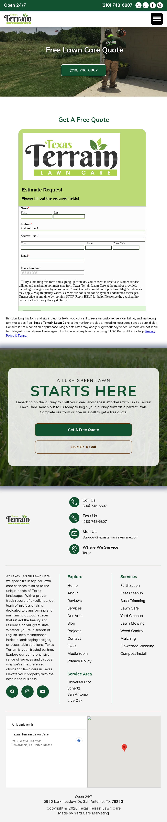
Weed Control (132, 631)
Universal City (79, 682)
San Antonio (77, 694)
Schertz (73, 688)
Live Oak (74, 700)
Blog (71, 623)
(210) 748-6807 (83, 70)
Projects (74, 631)
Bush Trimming (132, 600)
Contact (74, 638)
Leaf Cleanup (131, 593)
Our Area (74, 616)
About (72, 593)
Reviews (74, 600)
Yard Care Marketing (91, 813)
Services (74, 608)
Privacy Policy (79, 661)
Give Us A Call (83, 447)
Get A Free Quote (83, 430)
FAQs (71, 646)
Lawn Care (129, 608)
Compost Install (133, 653)
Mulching (128, 638)
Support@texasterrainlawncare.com (110, 537)
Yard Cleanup (131, 616)
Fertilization (130, 585)
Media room (77, 653)
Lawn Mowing (132, 623)
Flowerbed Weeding (137, 646)
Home (72, 585)
